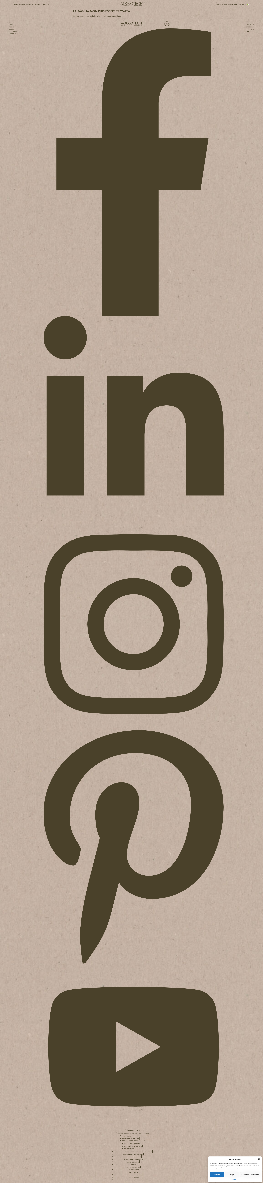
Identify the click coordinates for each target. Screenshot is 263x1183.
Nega (232, 1175)
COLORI (28, 4)
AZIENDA (22, 4)
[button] (259, 1159)
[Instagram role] (134, 726)
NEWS (236, 4)
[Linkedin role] (134, 520)
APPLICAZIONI (37, 4)
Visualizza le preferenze (250, 1175)
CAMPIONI (219, 4)
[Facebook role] (134, 315)
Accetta (217, 1175)
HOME (16, 4)
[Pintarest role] (134, 965)
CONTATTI (242, 4)
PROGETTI (46, 4)
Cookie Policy (234, 1179)
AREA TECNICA (228, 4)
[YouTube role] (134, 1125)
